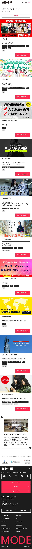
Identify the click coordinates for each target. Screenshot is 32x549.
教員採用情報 (19, 525)
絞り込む (16, 16)
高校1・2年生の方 (5, 518)
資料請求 (16, 487)
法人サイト (18, 515)
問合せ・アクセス (16, 491)
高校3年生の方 (4, 515)
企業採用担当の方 (5, 531)
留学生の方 (3, 522)
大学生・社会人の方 (5, 528)
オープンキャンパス (16, 482)
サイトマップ (19, 522)
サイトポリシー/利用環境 (21, 528)
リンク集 (18, 531)
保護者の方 (3, 525)
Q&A (17, 518)
